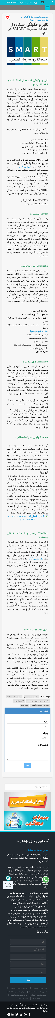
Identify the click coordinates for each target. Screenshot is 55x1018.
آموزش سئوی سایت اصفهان (18, 995)
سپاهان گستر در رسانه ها (17, 992)
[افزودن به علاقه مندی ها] (7, 17)
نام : (46, 721)
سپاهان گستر (22, 1004)
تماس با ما (43, 992)
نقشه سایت (33, 992)
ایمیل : (45, 733)
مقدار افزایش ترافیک (38, 331)
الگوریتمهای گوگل (36, 558)
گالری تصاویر (36, 998)
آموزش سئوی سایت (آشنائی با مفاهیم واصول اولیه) (34, 18)
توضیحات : (43, 744)
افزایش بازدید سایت (22, 998)
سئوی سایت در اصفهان (38, 995)
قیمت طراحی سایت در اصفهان (18, 988)
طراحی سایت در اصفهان (37, 850)
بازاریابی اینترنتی (23, 166)
